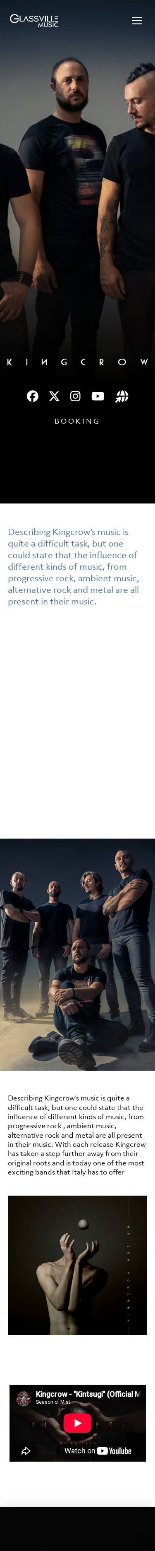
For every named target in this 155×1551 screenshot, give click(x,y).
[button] (137, 21)
